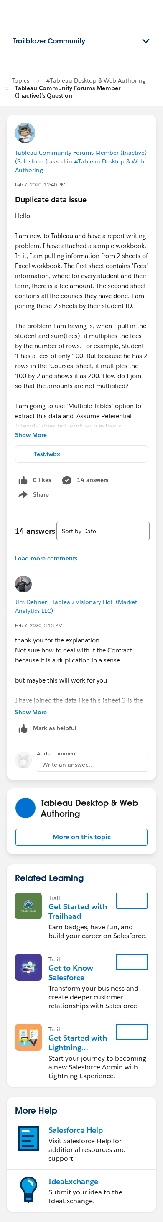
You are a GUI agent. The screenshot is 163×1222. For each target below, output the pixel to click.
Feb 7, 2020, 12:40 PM (40, 184)
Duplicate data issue (51, 199)
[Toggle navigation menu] (146, 41)
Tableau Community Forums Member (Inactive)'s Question (67, 91)
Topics (20, 80)
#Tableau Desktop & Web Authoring (96, 80)
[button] (81, 837)
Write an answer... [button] (67, 764)
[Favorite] (124, 900)
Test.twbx (47, 454)
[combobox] (103, 531)
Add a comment (57, 753)
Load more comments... (48, 558)
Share (32, 496)
